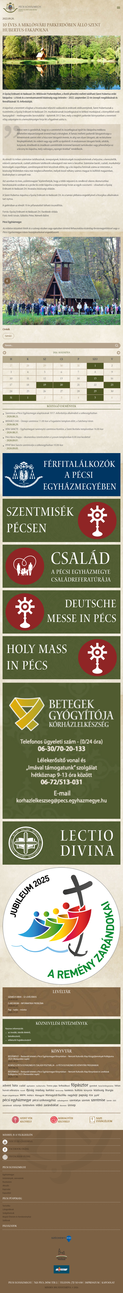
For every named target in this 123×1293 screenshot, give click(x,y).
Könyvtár (61, 1051)
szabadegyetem (62, 1101)
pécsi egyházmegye (17, 1100)
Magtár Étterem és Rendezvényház (17, 1217)
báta (15, 1085)
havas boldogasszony (105, 1086)
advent (7, 1085)
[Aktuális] (22, 8)
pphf (96, 1095)
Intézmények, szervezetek (13, 1178)
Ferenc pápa (52, 1086)
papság (83, 1095)
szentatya (75, 1100)
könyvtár (88, 1090)
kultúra (78, 1090)
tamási (8, 336)
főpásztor (79, 1085)
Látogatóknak (8, 1210)
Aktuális (6, 1186)
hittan (117, 1086)
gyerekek (93, 1086)
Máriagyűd (39, 1095)
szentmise (98, 1100)
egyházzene (31, 1086)
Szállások (6, 1221)
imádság (40, 1090)
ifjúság (30, 1090)
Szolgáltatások (8, 1213)
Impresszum (92, 1283)
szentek (86, 1100)
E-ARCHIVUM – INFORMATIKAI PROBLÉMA (25, 1003)
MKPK (23, 1095)
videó (39, 1105)
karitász (50, 1090)
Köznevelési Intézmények (61, 1023)
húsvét (22, 1091)
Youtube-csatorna (21, 1141)
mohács (30, 1095)
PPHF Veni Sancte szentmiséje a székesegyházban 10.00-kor (34, 445)
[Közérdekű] (61, 1269)
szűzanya (17, 1105)
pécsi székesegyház (44, 1100)
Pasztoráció (7, 1182)
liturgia (109, 1090)
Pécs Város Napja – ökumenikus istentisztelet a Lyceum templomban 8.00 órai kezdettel (47, 437)
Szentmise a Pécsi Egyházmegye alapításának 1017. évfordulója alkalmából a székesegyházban (51, 413)
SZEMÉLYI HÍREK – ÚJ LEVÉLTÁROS (22, 997)
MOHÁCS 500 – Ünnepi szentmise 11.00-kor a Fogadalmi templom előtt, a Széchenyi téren (49, 421)
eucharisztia (40, 1086)
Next (115, 281)
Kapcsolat (6, 1189)
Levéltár (61, 992)
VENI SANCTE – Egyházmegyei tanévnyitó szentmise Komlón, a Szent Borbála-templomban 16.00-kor (54, 429)
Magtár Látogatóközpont (11, 1096)
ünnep (72, 1105)
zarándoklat (51, 1105)
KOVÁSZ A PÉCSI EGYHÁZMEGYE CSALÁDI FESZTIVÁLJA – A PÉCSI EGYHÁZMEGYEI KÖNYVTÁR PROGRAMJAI (53, 1065)
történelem (28, 1105)
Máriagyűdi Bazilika (55, 1095)
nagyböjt (73, 1095)
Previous (7, 281)
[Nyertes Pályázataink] (61, 1238)
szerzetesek (7, 1106)
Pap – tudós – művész (17, 1010)
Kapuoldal (7, 1193)
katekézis (69, 1090)
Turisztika (6, 1206)
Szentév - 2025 (111, 1101)
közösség (99, 1090)
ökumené (63, 1106)
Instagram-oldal (20, 1156)
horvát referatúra (11, 1090)
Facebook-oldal (19, 1149)
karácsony (59, 1091)
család (22, 1086)
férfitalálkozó (64, 1086)
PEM (91, 1095)
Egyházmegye (8, 1175)
